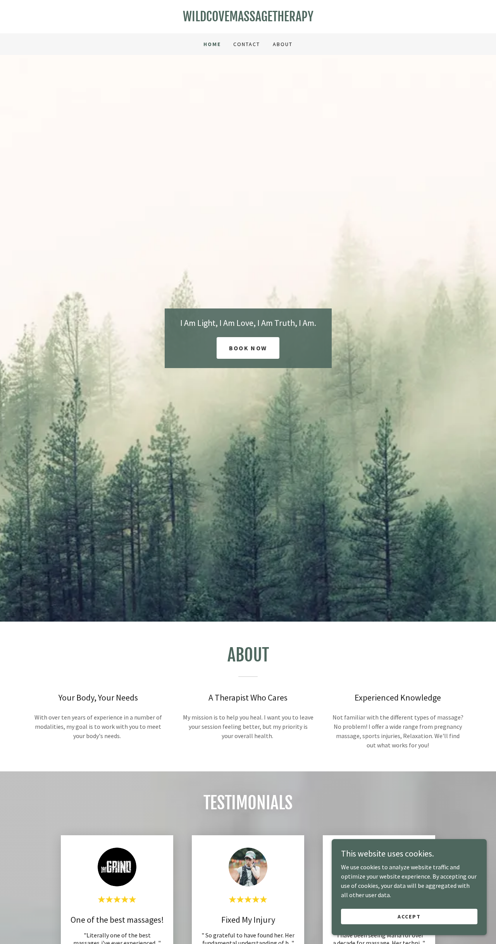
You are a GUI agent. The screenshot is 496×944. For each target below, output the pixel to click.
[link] (248, 19)
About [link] (283, 44)
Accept (409, 916)
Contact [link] (246, 44)
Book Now (248, 348)
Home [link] (212, 44)
